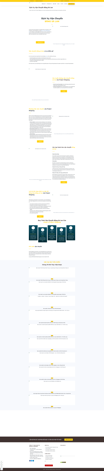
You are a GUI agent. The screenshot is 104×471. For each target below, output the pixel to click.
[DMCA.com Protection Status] (63, 462)
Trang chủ (43, 3)
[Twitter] (31, 460)
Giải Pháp (54, 3)
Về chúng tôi (49, 3)
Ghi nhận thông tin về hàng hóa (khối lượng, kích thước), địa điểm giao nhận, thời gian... (33, 237)
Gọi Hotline (1, 462)
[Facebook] (30, 460)
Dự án (58, 3)
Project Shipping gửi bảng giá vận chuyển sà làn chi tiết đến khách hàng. (42, 239)
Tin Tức (62, 3)
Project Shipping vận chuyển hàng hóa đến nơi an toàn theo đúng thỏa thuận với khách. (61, 239)
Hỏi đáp (1, 469)
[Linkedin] (33, 460)
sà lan (46, 56)
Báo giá (66, 3)
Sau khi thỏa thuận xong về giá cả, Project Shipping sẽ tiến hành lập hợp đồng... (52, 237)
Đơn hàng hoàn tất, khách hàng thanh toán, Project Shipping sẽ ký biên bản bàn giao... (71, 237)
